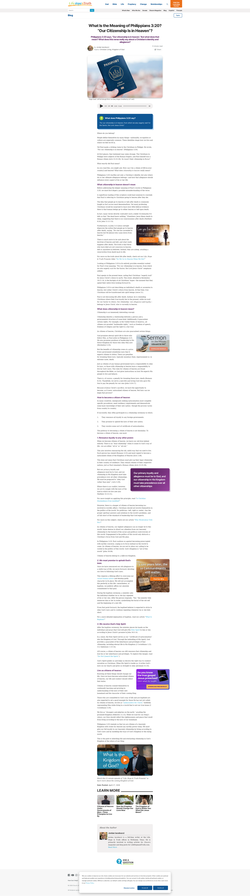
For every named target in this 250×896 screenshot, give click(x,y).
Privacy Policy (90, 883)
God (107, 4)
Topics (178, 15)
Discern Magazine (155, 10)
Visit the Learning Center (176, 4)
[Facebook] (69, 875)
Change (143, 4)
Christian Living (105, 49)
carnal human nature (105, 578)
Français (179, 10)
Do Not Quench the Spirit (108, 656)
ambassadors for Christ (133, 703)
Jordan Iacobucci (102, 47)
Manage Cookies (129, 888)
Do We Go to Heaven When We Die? (131, 259)
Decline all (161, 888)
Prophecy (132, 4)
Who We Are (136, 10)
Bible (115, 4)
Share (158, 49)
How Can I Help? (73, 880)
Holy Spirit (135, 630)
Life (122, 4)
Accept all (145, 888)
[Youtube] (73, 875)
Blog (165, 10)
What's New (126, 10)
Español (171, 10)
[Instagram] (76, 875)
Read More (112, 847)
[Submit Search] (92, 10)
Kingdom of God (118, 49)
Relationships (156, 4)
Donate (144, 10)
